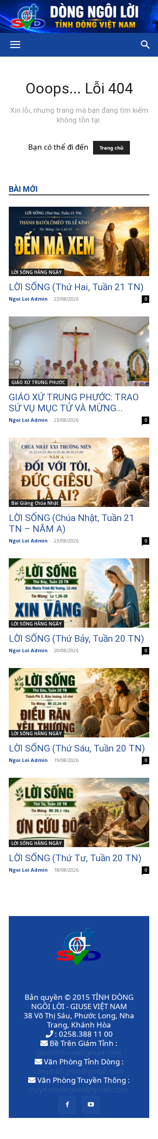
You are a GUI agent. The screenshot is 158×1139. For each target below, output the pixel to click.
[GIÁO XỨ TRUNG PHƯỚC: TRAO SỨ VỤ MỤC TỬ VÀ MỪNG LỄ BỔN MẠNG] (79, 351)
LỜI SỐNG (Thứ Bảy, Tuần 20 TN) (76, 638)
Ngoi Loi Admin (28, 298)
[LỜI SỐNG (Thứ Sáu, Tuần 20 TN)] (79, 702)
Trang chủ (111, 147)
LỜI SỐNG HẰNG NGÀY (36, 272)
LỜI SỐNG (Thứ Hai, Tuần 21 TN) (76, 287)
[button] (15, 45)
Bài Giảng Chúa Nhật (34, 503)
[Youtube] (91, 1105)
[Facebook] (67, 1105)
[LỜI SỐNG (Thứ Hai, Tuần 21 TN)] (79, 241)
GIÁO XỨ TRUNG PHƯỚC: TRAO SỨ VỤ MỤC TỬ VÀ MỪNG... (74, 402)
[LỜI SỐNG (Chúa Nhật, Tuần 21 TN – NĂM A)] (79, 472)
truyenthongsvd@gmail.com (78, 1089)
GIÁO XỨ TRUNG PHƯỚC (38, 382)
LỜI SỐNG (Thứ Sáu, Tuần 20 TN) (77, 748)
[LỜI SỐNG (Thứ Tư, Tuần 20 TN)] (79, 812)
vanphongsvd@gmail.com (78, 1071)
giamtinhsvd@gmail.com (78, 1052)
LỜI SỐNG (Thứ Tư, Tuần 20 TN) (75, 858)
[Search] (145, 45)
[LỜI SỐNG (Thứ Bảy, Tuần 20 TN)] (79, 593)
